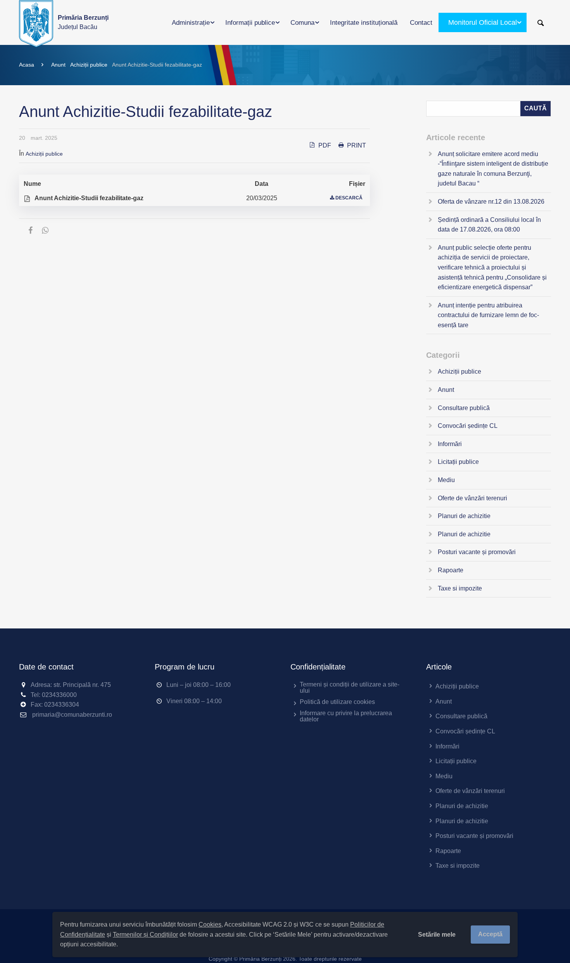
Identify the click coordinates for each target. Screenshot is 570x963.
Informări (450, 444)
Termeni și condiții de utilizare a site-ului (349, 687)
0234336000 (59, 695)
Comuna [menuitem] (302, 22)
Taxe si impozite (460, 588)
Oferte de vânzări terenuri (472, 498)
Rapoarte (450, 570)
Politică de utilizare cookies (337, 702)
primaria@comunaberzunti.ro (72, 714)
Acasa (26, 65)
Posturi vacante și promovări (477, 552)
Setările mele (437, 934)
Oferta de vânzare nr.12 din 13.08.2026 (491, 201)
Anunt (58, 65)
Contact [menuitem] (421, 22)
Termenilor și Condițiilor (145, 934)
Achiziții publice (88, 65)
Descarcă (349, 198)
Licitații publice (458, 461)
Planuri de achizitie (464, 516)
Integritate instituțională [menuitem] (363, 22)
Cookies (210, 924)
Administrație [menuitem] (191, 22)
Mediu (446, 480)
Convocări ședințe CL (467, 425)
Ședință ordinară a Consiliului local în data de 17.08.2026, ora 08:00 (489, 224)
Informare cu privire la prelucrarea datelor (346, 716)
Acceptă (490, 934)
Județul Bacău (83, 22)
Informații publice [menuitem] (250, 22)
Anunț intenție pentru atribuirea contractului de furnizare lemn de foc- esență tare (488, 315)
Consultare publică (464, 408)
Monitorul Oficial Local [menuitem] (482, 22)
